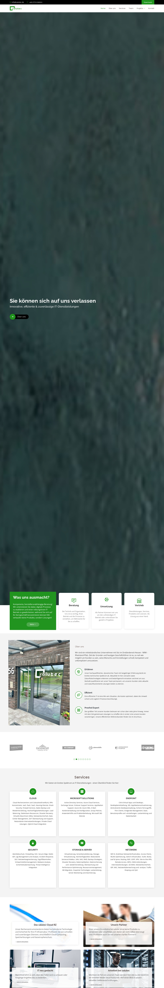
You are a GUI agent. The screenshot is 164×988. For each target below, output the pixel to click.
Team (131, 8)
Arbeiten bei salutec (119, 970)
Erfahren (89, 669)
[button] (74, 759)
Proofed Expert (92, 708)
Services (122, 8)
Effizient (88, 692)
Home (103, 8)
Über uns (112, 8)
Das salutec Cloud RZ (45, 924)
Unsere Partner (119, 924)
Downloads (148, 2)
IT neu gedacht (45, 970)
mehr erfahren (22, 942)
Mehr (32, 624)
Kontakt (151, 8)
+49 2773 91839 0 (35, 2)
